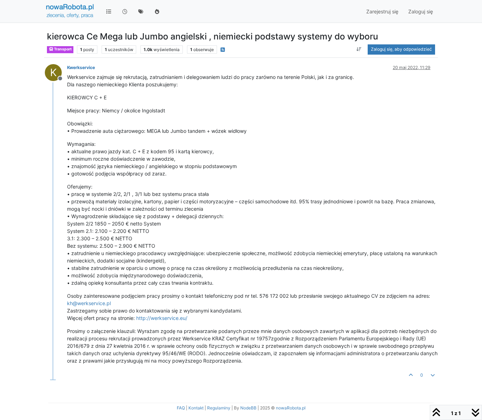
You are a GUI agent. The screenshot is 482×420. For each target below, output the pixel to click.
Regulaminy (218, 407)
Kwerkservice (81, 67)
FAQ (181, 407)
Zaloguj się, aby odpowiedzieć (401, 49)
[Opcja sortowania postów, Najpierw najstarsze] (359, 49)
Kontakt (196, 407)
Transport (62, 49)
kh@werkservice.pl (89, 303)
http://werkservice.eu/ (161, 318)
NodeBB (248, 407)
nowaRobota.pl (291, 407)
